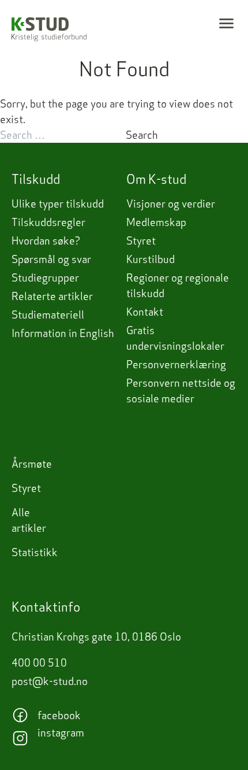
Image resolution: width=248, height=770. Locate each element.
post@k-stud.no (50, 681)
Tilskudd (36, 179)
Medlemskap (156, 222)
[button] (226, 23)
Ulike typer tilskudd (58, 203)
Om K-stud (156, 179)
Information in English (63, 333)
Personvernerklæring (176, 364)
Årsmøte (32, 464)
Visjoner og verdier (170, 203)
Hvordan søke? (46, 240)
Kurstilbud (150, 259)
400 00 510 (39, 662)
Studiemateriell (48, 314)
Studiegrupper (45, 277)
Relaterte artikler (52, 296)
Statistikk (35, 552)
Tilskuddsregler (48, 222)
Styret (141, 240)
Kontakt (144, 312)
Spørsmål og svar (51, 259)
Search (142, 135)
